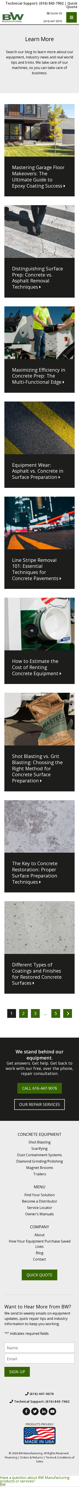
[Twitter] (35, 1411)
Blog (39, 1252)
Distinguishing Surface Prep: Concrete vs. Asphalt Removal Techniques (37, 277)
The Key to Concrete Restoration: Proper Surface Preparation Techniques (34, 872)
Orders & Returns (31, 1457)
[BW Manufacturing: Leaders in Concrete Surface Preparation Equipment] (13, 17)
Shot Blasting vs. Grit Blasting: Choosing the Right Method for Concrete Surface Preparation (37, 768)
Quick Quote (71, 5)
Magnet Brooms (39, 1167)
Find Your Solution (39, 1194)
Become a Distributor (39, 1201)
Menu (39, 1187)
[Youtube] (52, 1411)
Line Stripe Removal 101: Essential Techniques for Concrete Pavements (35, 569)
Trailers (39, 1174)
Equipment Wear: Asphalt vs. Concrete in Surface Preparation (37, 471)
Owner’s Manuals (39, 1214)
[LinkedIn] (43, 1411)
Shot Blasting (40, 1142)
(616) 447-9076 (52, 21)
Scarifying (39, 1148)
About (39, 1234)
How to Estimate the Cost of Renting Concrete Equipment (35, 667)
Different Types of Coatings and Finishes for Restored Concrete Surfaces (37, 973)
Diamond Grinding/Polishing (39, 1161)
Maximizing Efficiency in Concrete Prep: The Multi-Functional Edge (38, 376)
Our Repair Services (39, 1104)
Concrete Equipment (39, 1134)
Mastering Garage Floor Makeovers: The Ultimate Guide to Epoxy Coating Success (38, 176)
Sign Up (17, 1371)
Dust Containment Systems (39, 1154)
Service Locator (39, 1207)
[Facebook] (26, 1411)
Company (39, 1227)
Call (39, 1088)
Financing (11, 1457)
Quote (56, 13)
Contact (39, 1259)
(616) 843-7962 (51, 3)
